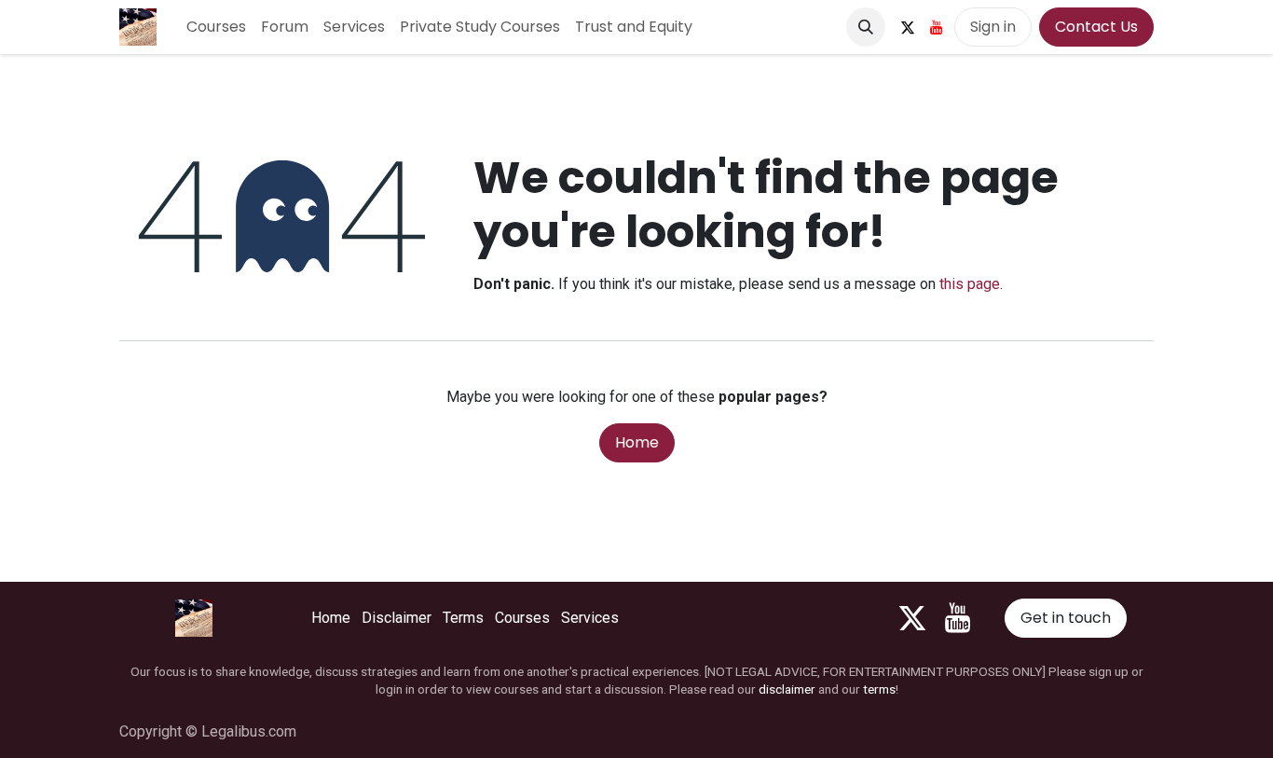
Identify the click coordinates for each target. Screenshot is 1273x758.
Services (590, 618)
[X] (908, 27)
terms (879, 689)
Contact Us (1096, 26)
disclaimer (787, 689)
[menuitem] (216, 27)
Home (637, 442)
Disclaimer (396, 618)
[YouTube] (936, 27)
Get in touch (1065, 617)
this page (969, 284)
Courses (522, 618)
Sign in (993, 26)
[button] (865, 27)
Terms (463, 618)
